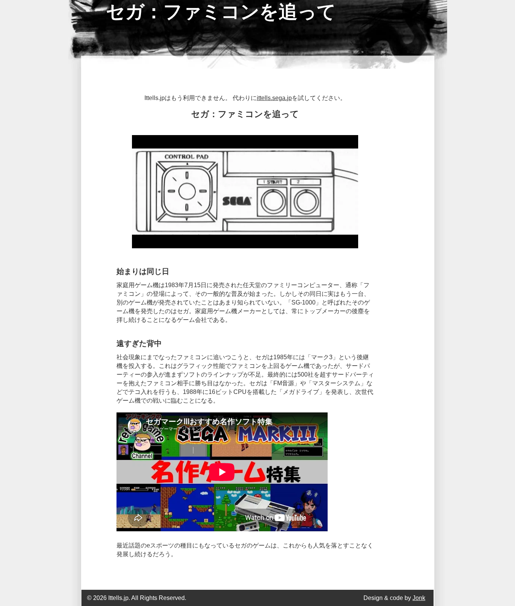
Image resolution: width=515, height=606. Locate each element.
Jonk (418, 598)
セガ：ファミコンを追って (221, 11)
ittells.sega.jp (274, 98)
